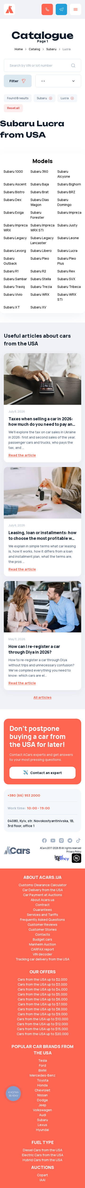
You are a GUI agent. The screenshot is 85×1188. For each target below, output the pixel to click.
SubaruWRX (39, 294)
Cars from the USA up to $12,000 (42, 1024)
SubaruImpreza (69, 212)
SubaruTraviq (14, 286)
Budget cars (42, 939)
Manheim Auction (42, 944)
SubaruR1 (11, 271)
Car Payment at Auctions (42, 895)
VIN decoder (42, 954)
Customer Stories (43, 929)
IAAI (42, 1180)
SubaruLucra (67, 250)
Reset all (13, 108)
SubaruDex (12, 199)
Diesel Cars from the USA (42, 1150)
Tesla (42, 1060)
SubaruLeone (68, 238)
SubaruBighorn (69, 184)
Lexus (42, 1124)
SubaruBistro (14, 192)
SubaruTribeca (69, 286)
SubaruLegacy (15, 238)
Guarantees (42, 909)
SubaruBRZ (66, 192)
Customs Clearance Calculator (43, 885)
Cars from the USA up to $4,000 (43, 989)
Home (19, 49)
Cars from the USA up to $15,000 (42, 1029)
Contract (42, 904)
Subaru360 (39, 171)
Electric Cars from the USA (42, 1155)
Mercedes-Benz (42, 1075)
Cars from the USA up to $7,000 (42, 1004)
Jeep (42, 1105)
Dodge (42, 1100)
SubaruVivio (13, 294)
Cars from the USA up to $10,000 (42, 1019)
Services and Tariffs (42, 914)
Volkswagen (42, 1110)
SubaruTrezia (41, 286)
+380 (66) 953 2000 (24, 795)
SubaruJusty (67, 225)
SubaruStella (40, 279)
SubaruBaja (39, 184)
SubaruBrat (39, 192)
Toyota (42, 1080)
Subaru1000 (13, 171)
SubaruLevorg (15, 250)
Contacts (42, 934)
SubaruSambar (15, 279)
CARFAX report (42, 949)
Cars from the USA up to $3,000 (42, 984)
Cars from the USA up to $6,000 (43, 999)
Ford (42, 1065)
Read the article (22, 455)
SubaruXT (12, 307)
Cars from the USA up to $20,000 (42, 1034)
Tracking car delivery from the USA (42, 959)
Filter (13, 81)
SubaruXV (38, 307)
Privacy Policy (73, 851)
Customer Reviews (42, 924)
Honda (42, 1085)
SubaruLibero (41, 250)
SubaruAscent (15, 184)
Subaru (51, 49)
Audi (42, 1115)
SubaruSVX (66, 279)
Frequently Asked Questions (42, 919)
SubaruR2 (38, 271)
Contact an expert (46, 772)
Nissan (42, 1095)
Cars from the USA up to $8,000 (42, 1009)
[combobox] (58, 81)
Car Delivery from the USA (42, 890)
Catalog (34, 49)
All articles (42, 697)
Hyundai (42, 1129)
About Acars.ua (42, 899)
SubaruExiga (14, 212)
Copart (42, 1175)
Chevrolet (42, 1090)
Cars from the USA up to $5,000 (42, 994)
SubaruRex (66, 271)
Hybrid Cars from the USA (42, 1160)
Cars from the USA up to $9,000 (43, 1014)
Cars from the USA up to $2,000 (42, 979)
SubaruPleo (39, 258)
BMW (42, 1070)
